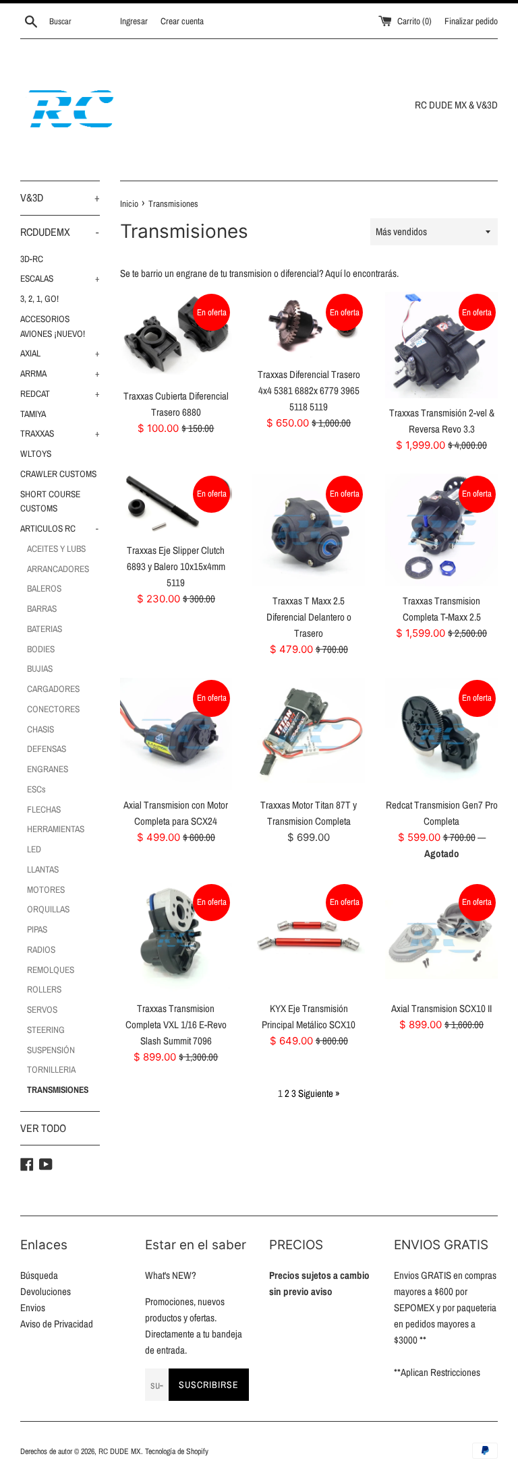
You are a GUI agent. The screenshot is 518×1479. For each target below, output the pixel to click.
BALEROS (44, 588)
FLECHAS (44, 809)
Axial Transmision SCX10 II (441, 1008)
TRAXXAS (60, 433)
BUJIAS (40, 668)
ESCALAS (60, 278)
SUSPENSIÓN (51, 1050)
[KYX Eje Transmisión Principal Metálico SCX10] (308, 938)
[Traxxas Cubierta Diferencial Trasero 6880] (176, 336)
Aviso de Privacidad (56, 1324)
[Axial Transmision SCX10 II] (441, 938)
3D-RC (31, 259)
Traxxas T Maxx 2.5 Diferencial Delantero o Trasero (308, 617)
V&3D (60, 197)
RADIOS (41, 949)
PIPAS (37, 929)
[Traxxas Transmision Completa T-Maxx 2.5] (441, 530)
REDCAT (60, 393)
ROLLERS (44, 989)
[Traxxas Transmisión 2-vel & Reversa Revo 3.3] (441, 345)
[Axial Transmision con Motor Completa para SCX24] (176, 734)
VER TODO (43, 1128)
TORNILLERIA (51, 1069)
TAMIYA (33, 414)
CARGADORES (53, 689)
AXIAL (60, 353)
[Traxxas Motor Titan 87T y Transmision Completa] (308, 734)
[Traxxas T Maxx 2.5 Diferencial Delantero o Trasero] (308, 530)
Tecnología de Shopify (176, 1451)
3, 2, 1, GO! (39, 298)
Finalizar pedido (471, 21)
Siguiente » (319, 1093)
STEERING (46, 1030)
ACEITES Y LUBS (56, 548)
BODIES (41, 649)
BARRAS (42, 608)
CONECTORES (53, 709)
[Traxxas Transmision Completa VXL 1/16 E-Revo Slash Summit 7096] (176, 938)
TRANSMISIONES (57, 1089)
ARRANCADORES (58, 569)
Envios (32, 1307)
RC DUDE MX (119, 1451)
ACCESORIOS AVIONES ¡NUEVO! (52, 326)
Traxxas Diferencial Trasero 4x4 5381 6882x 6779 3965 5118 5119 (309, 390)
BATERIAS (44, 629)
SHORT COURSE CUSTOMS (50, 501)
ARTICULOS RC (59, 528)
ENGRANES (47, 769)
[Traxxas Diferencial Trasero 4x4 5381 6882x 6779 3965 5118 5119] (308, 325)
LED (34, 849)
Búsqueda (39, 1275)
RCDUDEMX (59, 231)
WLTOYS (35, 453)
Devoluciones (45, 1291)
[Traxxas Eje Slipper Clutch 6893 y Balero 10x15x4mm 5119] (176, 505)
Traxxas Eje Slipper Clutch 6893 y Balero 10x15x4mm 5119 (176, 566)
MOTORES (46, 889)
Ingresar (134, 21)
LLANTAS (43, 869)
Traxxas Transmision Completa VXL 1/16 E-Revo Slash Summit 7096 (176, 1024)
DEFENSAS (46, 749)
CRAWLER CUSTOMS (58, 474)
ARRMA (60, 373)
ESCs (36, 789)
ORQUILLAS (48, 909)
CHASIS (40, 729)
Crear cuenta (182, 21)
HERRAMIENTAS (55, 829)
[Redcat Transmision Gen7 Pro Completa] (441, 734)
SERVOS (42, 1009)
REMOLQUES (50, 970)
